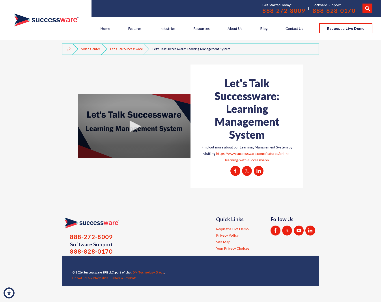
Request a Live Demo (346, 28)
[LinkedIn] (310, 231)
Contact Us (294, 28)
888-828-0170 (334, 10)
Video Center (90, 49)
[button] (9, 292)
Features (135, 28)
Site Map (223, 242)
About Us (235, 28)
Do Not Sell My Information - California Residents (104, 278)
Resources (201, 28)
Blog (264, 28)
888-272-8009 (283, 10)
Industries (167, 28)
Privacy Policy (227, 235)
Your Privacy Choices (232, 248)
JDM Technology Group (147, 272)
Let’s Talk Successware (126, 49)
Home (105, 28)
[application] (134, 126)
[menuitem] (105, 28)
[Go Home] (69, 49)
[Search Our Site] (367, 8)
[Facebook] (275, 231)
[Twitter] (287, 231)
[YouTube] (299, 231)
